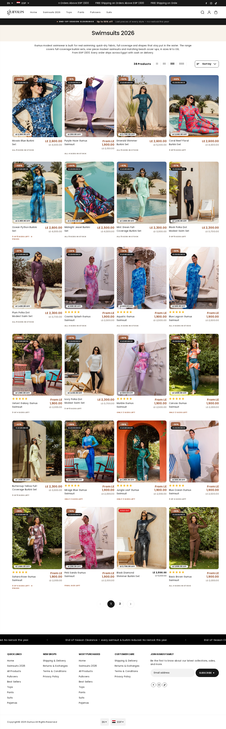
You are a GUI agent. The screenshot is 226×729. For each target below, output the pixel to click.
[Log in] (209, 12)
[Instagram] (211, 3)
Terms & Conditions (54, 671)
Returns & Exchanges (55, 666)
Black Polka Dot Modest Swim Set (179, 229)
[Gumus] (15, 12)
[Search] (203, 12)
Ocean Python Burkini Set (24, 229)
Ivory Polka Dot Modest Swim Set (74, 401)
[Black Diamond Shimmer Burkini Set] (141, 538)
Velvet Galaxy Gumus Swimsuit (25, 405)
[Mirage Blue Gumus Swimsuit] (89, 451)
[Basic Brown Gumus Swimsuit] (194, 538)
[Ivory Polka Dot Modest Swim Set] (89, 365)
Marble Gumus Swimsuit (125, 405)
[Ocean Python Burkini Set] (37, 193)
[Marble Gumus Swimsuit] (141, 365)
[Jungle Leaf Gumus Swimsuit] (141, 451)
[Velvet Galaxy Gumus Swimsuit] (37, 365)
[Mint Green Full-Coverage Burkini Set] (141, 193)
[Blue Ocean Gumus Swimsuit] (194, 451)
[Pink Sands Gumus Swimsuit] (89, 538)
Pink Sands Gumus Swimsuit (75, 574)
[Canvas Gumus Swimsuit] (194, 365)
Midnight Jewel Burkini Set (77, 229)
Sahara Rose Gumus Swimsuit (24, 578)
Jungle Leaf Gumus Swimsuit (128, 491)
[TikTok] (216, 3)
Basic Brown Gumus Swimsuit (180, 578)
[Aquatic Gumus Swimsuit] (141, 278)
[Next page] (130, 604)
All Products (14, 671)
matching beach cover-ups (143, 49)
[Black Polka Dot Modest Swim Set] (194, 193)
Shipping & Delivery (54, 660)
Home (33, 12)
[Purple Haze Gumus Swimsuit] (89, 106)
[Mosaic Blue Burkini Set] (37, 106)
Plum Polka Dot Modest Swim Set (22, 314)
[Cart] (216, 12)
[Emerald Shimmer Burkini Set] (141, 106)
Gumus (31, 722)
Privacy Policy (51, 676)
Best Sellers (14, 681)
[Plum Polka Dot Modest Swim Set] (37, 278)
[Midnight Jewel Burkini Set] (89, 193)
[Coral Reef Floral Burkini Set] (194, 106)
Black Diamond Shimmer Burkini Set (128, 574)
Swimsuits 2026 (51, 12)
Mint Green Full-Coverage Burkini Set (129, 229)
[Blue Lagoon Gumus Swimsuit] (194, 278)
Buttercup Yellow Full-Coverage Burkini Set (25, 487)
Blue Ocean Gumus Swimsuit (180, 491)
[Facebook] (206, 3)
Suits (109, 12)
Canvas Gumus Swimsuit (178, 405)
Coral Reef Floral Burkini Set (179, 142)
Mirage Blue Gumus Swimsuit (75, 491)
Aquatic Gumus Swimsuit (125, 318)
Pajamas (12, 702)
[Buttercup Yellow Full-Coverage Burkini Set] (37, 451)
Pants (81, 12)
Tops (69, 12)
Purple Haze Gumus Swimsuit (75, 142)
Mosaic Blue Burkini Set (23, 142)
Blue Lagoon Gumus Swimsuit (180, 318)
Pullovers (95, 12)
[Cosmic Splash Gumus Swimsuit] (89, 278)
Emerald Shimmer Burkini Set (127, 142)
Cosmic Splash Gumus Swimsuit (77, 318)
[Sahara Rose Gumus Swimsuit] (37, 538)
